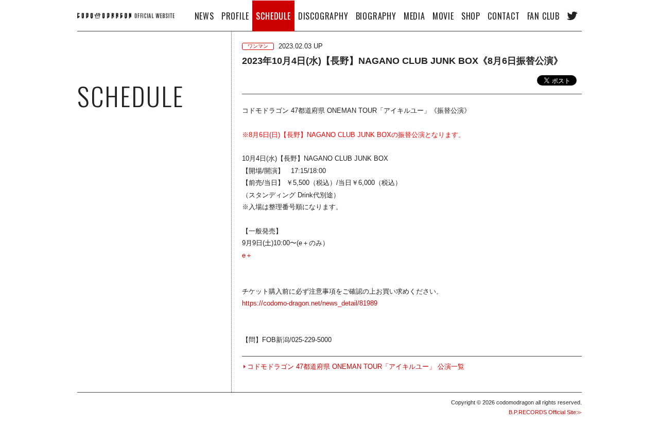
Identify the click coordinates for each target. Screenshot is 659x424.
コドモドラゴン (126, 15)
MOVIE (443, 16)
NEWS (204, 16)
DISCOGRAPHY (323, 16)
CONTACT (504, 16)
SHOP (470, 16)
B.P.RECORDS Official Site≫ (545, 412)
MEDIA (414, 16)
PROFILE (235, 16)
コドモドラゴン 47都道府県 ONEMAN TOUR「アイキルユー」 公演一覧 (355, 366)
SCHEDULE (273, 16)
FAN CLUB (543, 16)
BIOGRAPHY (376, 16)
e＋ (247, 255)
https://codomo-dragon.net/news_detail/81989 (309, 303)
